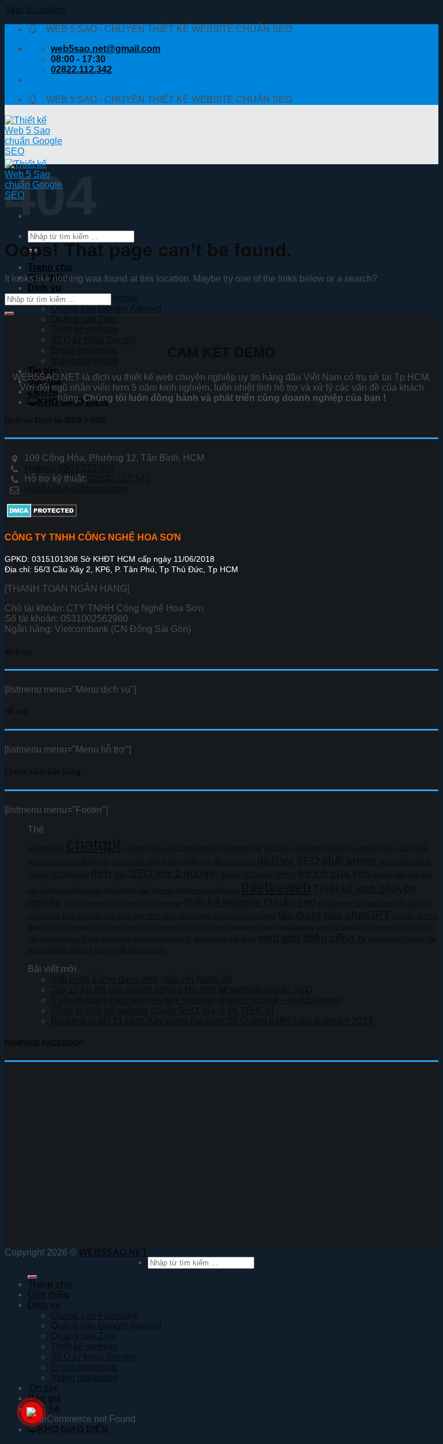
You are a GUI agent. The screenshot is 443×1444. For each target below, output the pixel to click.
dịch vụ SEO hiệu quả (58, 874)
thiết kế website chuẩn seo (250, 902)
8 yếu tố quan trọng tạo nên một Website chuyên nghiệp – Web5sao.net (196, 1000)
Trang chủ (50, 267)
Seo (400, 874)
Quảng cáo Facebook (95, 1315)
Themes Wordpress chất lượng (195, 890)
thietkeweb (276, 887)
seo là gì (420, 874)
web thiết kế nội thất (396, 939)
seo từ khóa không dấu (116, 890)
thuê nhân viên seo (88, 916)
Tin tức (43, 371)
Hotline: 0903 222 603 (69, 468)
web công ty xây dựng (225, 939)
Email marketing (84, 350)
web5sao (263, 927)
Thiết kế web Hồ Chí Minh (100, 903)
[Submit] (9, 313)
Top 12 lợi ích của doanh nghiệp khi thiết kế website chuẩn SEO (181, 990)
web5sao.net (296, 927)
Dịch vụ (44, 288)
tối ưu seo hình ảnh (121, 927)
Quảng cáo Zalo (84, 319)
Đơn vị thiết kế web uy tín (130, 950)
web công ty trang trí (163, 939)
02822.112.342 (119, 478)
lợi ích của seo (335, 873)
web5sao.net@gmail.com (76, 489)
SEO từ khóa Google (93, 340)
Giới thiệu (49, 1294)
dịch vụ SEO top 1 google (154, 873)
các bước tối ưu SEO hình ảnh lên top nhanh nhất (192, 848)
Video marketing (84, 360)
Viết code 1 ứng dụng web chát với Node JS (141, 979)
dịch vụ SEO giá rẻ (404, 862)
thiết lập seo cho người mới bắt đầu (367, 903)
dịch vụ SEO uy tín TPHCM (258, 874)
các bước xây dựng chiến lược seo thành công (330, 848)
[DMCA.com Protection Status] (41, 514)
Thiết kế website (84, 329)
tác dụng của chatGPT (334, 915)
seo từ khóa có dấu (55, 890)
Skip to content (35, 9)
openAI (383, 874)
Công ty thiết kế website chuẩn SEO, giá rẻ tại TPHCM (162, 1010)
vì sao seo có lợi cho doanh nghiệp (199, 927)
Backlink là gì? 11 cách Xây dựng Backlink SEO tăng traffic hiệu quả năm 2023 (212, 1021)
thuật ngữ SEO (138, 916)
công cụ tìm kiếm (135, 862)
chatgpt (93, 844)
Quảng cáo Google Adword (106, 308)
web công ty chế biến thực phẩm (86, 939)
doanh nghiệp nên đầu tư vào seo (208, 862)
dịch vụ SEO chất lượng (316, 861)
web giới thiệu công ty (312, 938)
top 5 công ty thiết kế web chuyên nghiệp (219, 916)
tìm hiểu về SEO (415, 916)
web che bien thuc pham (350, 927)
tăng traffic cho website (60, 927)
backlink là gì (46, 848)
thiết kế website (160, 903)
